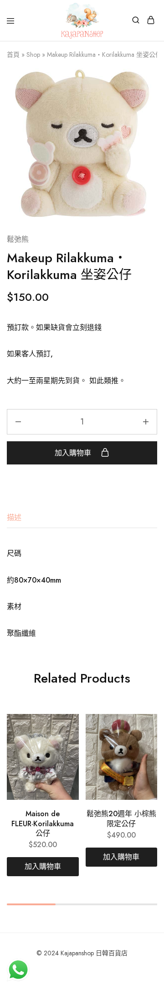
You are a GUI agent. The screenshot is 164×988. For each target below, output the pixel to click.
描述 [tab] (14, 517)
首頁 (13, 54)
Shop (33, 54)
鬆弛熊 (18, 239)
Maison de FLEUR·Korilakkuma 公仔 (42, 823)
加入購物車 (74, 453)
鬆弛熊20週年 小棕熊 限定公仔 (121, 818)
